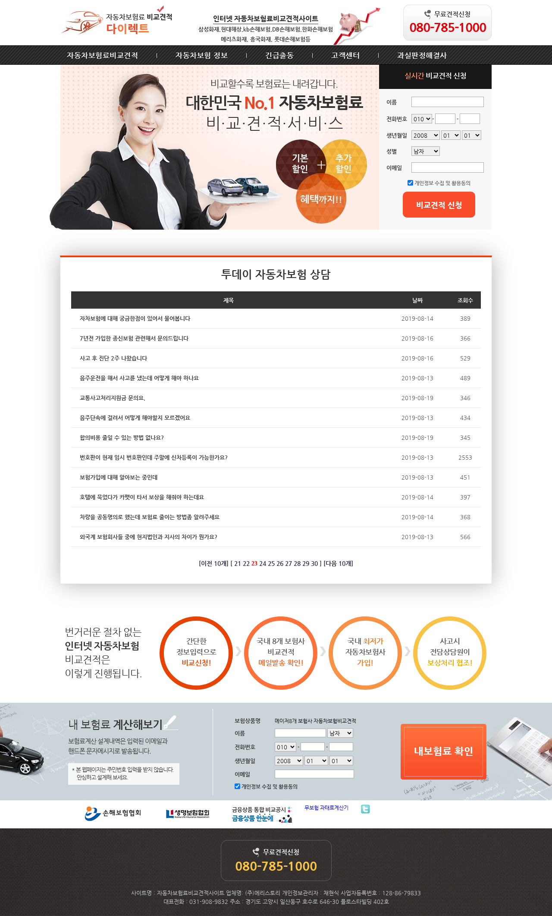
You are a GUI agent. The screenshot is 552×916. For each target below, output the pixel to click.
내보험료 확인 (444, 751)
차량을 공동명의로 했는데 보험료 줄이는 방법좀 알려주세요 (150, 517)
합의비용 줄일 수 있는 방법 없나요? (122, 437)
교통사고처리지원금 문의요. (112, 398)
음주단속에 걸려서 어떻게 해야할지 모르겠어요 (135, 417)
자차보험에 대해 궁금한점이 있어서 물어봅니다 (135, 318)
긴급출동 (279, 55)
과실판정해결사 (422, 55)
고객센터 (345, 55)
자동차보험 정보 (202, 55)
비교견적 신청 (439, 204)
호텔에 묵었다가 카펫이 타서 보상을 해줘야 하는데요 (142, 497)
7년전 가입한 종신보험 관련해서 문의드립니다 (134, 338)
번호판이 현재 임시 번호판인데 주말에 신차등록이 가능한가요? (154, 457)
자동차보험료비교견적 (102, 55)
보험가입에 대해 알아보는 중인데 (118, 477)
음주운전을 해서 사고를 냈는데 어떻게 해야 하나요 (139, 378)
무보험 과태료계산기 (326, 808)
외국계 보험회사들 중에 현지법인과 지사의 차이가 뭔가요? (148, 537)
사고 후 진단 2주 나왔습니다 (113, 358)
